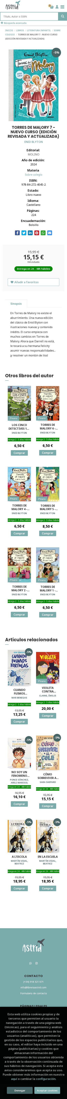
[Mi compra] (52, 7)
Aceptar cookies (47, 1090)
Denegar (19, 1090)
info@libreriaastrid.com (33, 987)
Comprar (19, 453)
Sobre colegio (33, 174)
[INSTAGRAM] (36, 963)
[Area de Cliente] (57, 7)
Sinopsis (16, 304)
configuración (45, 1079)
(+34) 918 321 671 (33, 981)
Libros (20, 30)
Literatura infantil (39, 30)
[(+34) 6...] (30, 963)
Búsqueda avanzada (15, 22)
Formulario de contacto (33, 993)
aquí (14, 1079)
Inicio (9, 30)
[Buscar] (62, 16)
